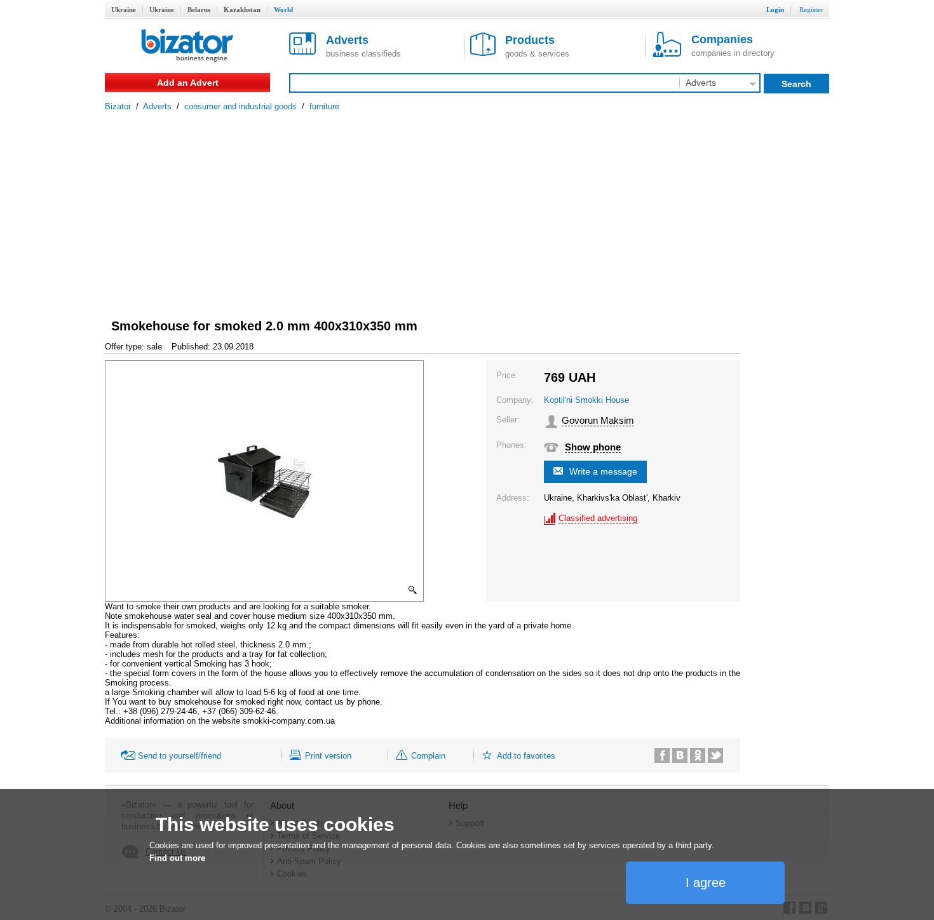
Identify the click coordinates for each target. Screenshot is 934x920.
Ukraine (123, 9)
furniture (324, 106)
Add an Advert (188, 83)
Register (811, 9)
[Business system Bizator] (187, 46)
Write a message (603, 471)
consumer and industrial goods (240, 106)
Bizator (118, 106)
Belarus (198, 9)
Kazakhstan (242, 9)
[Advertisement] (467, 206)
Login (775, 9)
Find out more (177, 858)
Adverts (157, 106)
